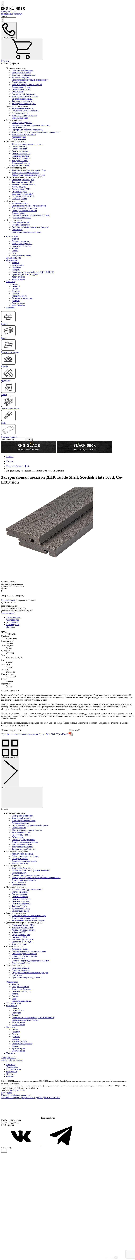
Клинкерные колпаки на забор (25, 172)
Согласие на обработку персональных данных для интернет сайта (30, 1097)
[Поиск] (2, 3)
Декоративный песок (21, 218)
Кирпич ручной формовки (23, 75)
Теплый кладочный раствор (24, 208)
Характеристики (13, 617)
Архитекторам (18, 277)
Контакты (10, 308)
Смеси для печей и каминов (24, 210)
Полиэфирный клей (21, 222)
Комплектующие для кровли (24, 115)
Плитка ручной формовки (23, 94)
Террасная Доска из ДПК (23, 180)
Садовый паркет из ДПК (23, 196)
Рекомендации (12, 624)
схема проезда (8, 613)
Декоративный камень (22, 99)
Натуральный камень (21, 255)
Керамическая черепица (22, 108)
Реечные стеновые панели (23, 184)
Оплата (15, 289)
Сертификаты (18, 265)
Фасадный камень (20, 160)
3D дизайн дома (13, 258)
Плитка (15, 251)
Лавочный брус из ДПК (22, 194)
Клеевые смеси (18, 213)
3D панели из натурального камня (27, 144)
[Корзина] (22, 49)
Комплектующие (19, 199)
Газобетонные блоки (21, 89)
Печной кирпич (19, 82)
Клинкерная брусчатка (22, 122)
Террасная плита (19, 127)
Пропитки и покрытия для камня (26, 232)
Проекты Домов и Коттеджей (25, 274)
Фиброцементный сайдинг (24, 103)
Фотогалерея (12, 236)
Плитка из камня (19, 149)
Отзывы (15, 293)
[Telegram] (61, 1145)
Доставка (16, 291)
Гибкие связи (17, 92)
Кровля (15, 248)
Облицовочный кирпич (22, 70)
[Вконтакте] (21, 1145)
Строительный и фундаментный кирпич (30, 80)
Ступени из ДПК (19, 191)
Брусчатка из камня (20, 165)
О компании (11, 260)
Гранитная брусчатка (21, 153)
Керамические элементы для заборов (28, 175)
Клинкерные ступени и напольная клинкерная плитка (36, 132)
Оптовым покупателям (22, 298)
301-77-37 (8, 11)
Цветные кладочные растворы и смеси (29, 206)
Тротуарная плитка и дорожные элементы (30, 125)
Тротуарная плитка (20, 241)
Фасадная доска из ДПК (22, 182)
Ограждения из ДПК (21, 189)
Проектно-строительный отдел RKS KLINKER (33, 272)
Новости (15, 262)
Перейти (5, 61)
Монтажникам (18, 279)
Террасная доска (19, 139)
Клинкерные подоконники (24, 134)
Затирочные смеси (20, 203)
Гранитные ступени (20, 156)
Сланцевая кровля (20, 113)
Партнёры (16, 267)
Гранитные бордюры (21, 158)
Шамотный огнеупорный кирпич (27, 84)
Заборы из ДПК (19, 187)
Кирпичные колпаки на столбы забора (29, 170)
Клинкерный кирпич (21, 73)
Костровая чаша (19, 137)
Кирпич (15, 239)
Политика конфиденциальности (15, 1095)
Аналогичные (12, 622)
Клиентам (10, 281)
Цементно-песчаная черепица (25, 111)
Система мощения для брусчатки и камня (30, 215)
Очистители (17, 229)
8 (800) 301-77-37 (17, 1090)
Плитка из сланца (20, 146)
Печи (14, 253)
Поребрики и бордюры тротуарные (27, 130)
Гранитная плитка (20, 151)
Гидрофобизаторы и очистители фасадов (30, 227)
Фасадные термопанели (22, 101)
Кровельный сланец (21, 163)
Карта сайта (6, 1093)
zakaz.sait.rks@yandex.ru (11, 14)
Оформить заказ (8, 600)
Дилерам (16, 270)
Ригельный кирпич (20, 77)
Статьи (15, 284)
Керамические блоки (21, 87)
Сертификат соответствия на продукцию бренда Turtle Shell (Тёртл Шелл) (34, 734)
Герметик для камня (21, 225)
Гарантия (16, 286)
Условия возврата (19, 296)
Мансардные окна (20, 118)
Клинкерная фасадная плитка (25, 96)
